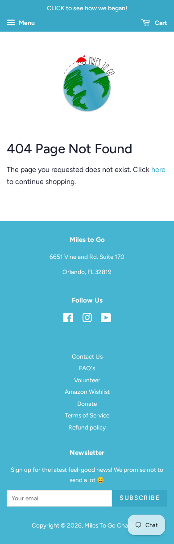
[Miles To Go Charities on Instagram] (87, 319)
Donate (87, 403)
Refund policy (87, 427)
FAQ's (87, 368)
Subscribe (140, 498)
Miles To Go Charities (112, 525)
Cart (160, 23)
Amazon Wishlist (87, 391)
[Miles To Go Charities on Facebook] (68, 319)
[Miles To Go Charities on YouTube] (106, 319)
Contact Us (87, 356)
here (158, 169)
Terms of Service (87, 415)
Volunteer (87, 380)
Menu (26, 23)
